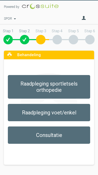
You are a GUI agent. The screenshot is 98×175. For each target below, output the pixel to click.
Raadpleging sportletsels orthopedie (49, 87)
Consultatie (49, 135)
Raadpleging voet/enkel (49, 112)
